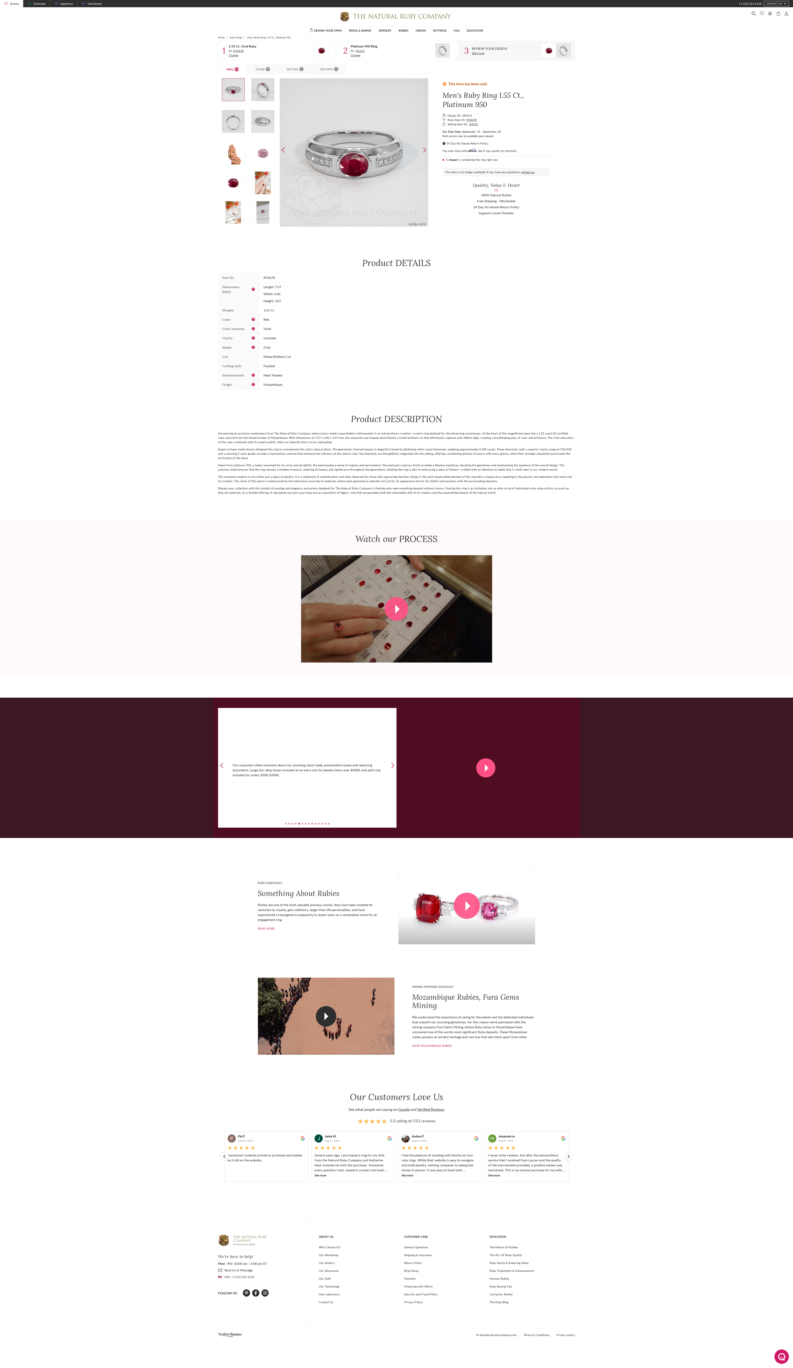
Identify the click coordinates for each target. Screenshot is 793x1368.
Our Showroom (329, 1270)
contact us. (528, 172)
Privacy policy (566, 1335)
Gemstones (95, 3)
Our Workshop (328, 1255)
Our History (327, 1263)
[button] (424, 150)
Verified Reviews (430, 1109)
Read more (266, 928)
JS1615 (360, 51)
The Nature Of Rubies (504, 1247)
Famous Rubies (499, 1278)
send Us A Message (238, 1270)
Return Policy (413, 1263)
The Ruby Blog (499, 1302)
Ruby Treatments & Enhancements (512, 1270)
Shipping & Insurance (418, 1255)
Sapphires (66, 3)
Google (404, 1109)
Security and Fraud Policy (421, 1294)
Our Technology (329, 1286)
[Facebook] (255, 1293)
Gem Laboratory (329, 1294)
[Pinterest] (246, 1293)
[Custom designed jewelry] (556, 50)
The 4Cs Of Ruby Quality (506, 1255)
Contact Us (326, 1302)
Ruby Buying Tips (501, 1286)
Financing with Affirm (418, 1286)
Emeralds (40, 3)
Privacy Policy (413, 1302)
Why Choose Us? (330, 1247)
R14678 (238, 51)
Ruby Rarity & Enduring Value (509, 1263)
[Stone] (321, 50)
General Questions (416, 1247)
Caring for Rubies (501, 1294)
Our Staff (325, 1278)
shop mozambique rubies (432, 1045)
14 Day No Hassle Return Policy (467, 143)
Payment (409, 1278)
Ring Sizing (411, 1270)
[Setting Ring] (442, 50)
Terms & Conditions (537, 1335)
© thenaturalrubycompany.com (496, 1335)
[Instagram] (265, 1293)
